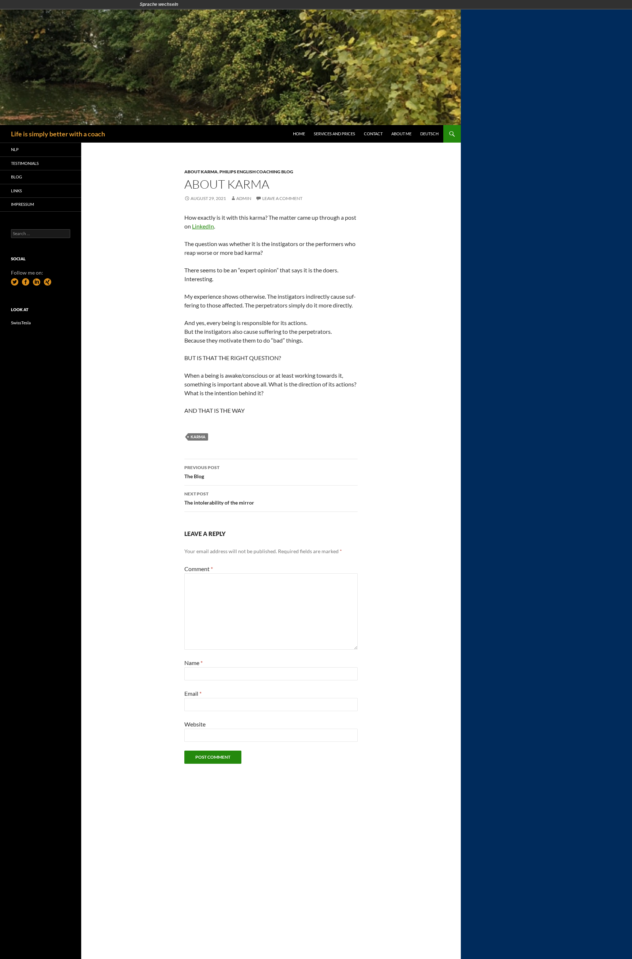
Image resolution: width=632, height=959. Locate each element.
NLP (15, 149)
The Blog (201, 472)
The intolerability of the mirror (219, 498)
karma (198, 436)
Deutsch (429, 133)
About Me (401, 133)
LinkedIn (203, 226)
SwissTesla (21, 322)
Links (16, 190)
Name (193, 662)
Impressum (22, 204)
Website (195, 724)
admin (243, 198)
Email (193, 693)
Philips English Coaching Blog (256, 171)
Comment (198, 568)
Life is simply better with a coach (58, 134)
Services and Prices (334, 133)
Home (299, 133)
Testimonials (25, 163)
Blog (16, 176)
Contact (373, 133)
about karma (201, 171)
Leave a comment (282, 198)
